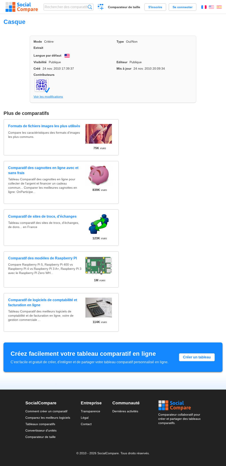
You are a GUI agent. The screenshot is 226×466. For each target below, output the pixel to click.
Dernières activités (125, 411)
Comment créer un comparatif (46, 411)
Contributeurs (44, 74)
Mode (38, 41)
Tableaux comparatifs (40, 424)
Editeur (122, 62)
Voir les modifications (48, 96)
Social (179, 405)
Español (219, 7)
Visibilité (40, 62)
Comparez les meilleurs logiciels (47, 417)
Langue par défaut (47, 55)
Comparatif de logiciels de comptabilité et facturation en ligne (42, 302)
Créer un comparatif (101, 7)
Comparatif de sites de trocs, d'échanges (42, 216)
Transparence (90, 411)
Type (120, 41)
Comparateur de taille (124, 7)
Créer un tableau (197, 357)
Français (204, 7)
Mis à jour (124, 68)
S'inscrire (155, 7)
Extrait (38, 47)
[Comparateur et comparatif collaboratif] (22, 7)
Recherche (90, 7)
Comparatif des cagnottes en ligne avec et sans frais (43, 170)
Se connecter (182, 7)
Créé (37, 68)
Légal (85, 417)
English (211, 7)
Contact (86, 424)
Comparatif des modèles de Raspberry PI (42, 258)
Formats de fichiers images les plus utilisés (44, 126)
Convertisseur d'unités (40, 430)
